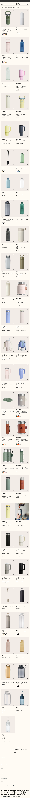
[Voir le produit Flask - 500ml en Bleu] (18, 171)
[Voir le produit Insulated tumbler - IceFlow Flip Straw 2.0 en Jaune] (5, 34)
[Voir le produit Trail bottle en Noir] (19, 33)
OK (28, 781)
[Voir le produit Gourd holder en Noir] (3, 171)
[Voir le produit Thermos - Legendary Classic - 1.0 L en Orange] (3, 444)
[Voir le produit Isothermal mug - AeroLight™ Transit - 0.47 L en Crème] (3, 118)
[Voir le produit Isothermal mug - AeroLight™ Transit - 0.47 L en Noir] (2, 118)
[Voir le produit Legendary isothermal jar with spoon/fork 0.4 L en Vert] (16, 305)
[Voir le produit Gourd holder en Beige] (2, 171)
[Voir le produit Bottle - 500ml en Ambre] (2, 276)
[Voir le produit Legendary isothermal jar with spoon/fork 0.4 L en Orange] (18, 305)
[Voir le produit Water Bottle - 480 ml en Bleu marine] (18, 713)
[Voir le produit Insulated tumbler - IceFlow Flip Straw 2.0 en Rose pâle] (3, 34)
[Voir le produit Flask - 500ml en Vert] (19, 171)
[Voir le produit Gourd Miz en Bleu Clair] (18, 222)
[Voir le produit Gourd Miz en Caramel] (19, 222)
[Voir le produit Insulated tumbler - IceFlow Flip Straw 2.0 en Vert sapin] (2, 34)
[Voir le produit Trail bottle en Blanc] (16, 33)
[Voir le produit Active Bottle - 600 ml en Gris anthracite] (18, 686)
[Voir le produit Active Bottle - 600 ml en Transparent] (16, 686)
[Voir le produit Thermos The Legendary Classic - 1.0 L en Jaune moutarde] (5, 444)
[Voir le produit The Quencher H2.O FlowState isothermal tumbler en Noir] (16, 90)
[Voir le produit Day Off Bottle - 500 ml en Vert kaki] (18, 277)
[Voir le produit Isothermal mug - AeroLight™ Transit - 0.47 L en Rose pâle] (5, 118)
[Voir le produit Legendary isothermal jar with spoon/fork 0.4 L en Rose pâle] (19, 305)
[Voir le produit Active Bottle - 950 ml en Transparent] (2, 223)
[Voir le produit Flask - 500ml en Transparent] (16, 171)
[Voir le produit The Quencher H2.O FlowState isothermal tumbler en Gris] (18, 90)
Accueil (3, 741)
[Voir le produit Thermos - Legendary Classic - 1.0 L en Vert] (2, 444)
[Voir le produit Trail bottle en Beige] (18, 33)
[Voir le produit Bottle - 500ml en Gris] (3, 276)
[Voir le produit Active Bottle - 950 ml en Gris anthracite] (3, 223)
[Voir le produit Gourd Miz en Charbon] (16, 222)
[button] (29, 1)
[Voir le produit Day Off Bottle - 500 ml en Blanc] (16, 277)
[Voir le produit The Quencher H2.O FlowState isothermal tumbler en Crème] (19, 90)
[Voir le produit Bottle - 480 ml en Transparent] (16, 713)
